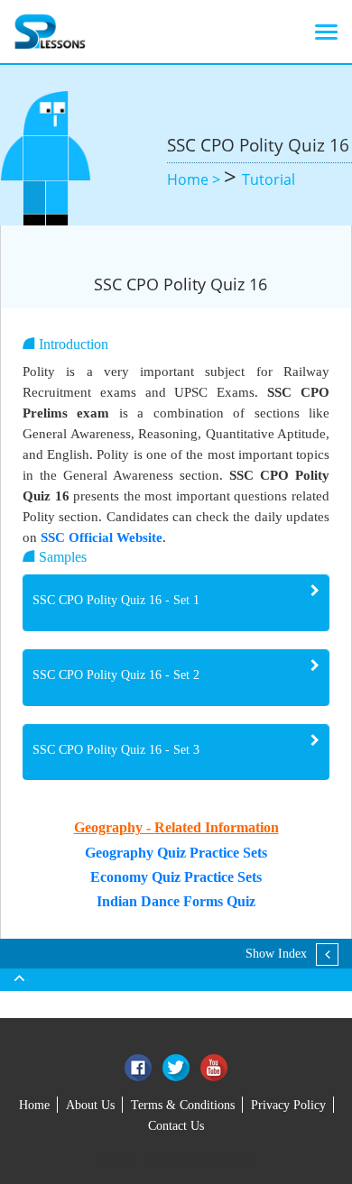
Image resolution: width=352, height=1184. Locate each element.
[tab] (176, 602)
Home (34, 1105)
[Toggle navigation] (326, 31)
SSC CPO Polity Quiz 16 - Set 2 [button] (115, 675)
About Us (90, 1105)
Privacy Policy (288, 1105)
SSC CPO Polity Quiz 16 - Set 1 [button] (115, 600)
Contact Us (176, 1126)
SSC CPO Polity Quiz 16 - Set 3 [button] (115, 750)
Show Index (276, 953)
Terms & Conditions (183, 1105)
